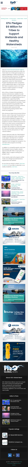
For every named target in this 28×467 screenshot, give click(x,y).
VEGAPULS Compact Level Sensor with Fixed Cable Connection (16, 442)
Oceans (13, 177)
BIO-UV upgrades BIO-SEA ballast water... (17, 181)
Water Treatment (19, 178)
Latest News (20, 18)
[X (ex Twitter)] (14, 455)
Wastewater (14, 185)
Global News (14, 176)
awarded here (5, 144)
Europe (12, 184)
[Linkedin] (10, 455)
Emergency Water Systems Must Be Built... (18, 196)
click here (14, 167)
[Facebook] (18, 455)
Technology (18, 177)
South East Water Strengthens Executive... (17, 188)
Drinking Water (5, 18)
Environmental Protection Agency (15, 69)
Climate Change (15, 191)
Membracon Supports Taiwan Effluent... (16, 202)
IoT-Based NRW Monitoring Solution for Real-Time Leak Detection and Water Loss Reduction (16, 435)
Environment (12, 18)
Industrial (16, 199)
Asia (12, 199)
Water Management (15, 186)
